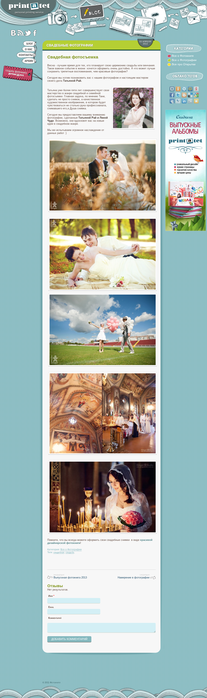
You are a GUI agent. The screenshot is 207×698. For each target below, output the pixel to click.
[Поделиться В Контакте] (172, 88)
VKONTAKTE (12, 32)
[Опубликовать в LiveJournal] (178, 101)
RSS (20, 32)
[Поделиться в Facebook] (172, 95)
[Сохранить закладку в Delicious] (190, 95)
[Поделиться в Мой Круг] (184, 88)
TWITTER (27, 32)
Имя (51, 596)
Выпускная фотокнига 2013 (70, 577)
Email (51, 607)
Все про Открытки (183, 64)
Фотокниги (55, 682)
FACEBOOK (34, 32)
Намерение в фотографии (133, 577)
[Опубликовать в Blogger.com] (184, 95)
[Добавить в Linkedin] (184, 101)
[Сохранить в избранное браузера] (196, 101)
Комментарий (54, 618)
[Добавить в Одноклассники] (178, 88)
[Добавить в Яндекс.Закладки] (196, 88)
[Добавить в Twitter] (178, 95)
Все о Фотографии (71, 549)
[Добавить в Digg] (190, 101)
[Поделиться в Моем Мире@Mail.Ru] (190, 88)
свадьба (69, 552)
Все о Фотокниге (183, 55)
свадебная (58, 552)
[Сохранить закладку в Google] (196, 95)
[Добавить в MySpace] (172, 101)
